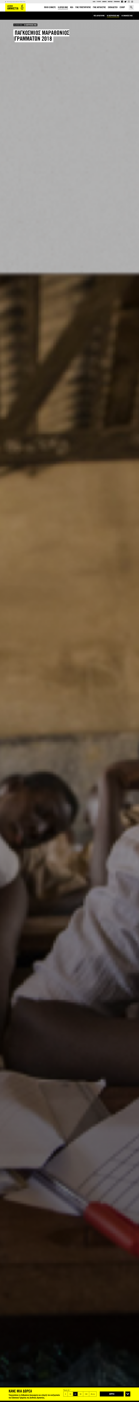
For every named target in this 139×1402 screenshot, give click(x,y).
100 (86, 1394)
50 (80, 1394)
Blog (94, 1)
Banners (104, 1)
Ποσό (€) (66, 1390)
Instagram (132, 1)
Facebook (122, 1)
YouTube (128, 1)
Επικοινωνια (117, 1)
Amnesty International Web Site (16, 1)
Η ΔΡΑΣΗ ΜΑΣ (18, 25)
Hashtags (110, 1)
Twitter (125, 1)
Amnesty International (15, 7)
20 (75, 1394)
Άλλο (93, 1394)
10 (70, 1394)
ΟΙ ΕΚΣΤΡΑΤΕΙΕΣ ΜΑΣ (30, 25)
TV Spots (99, 1)
